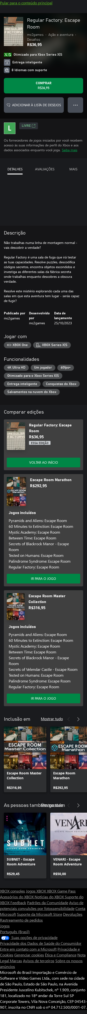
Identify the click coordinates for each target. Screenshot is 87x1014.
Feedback (18, 902)
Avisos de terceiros (38, 960)
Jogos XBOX (36, 890)
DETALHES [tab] (14, 169)
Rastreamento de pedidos (21, 920)
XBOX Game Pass (61, 890)
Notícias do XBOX (50, 896)
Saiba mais (69, 150)
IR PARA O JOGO (43, 578)
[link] (25, 759)
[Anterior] (68, 719)
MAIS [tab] (73, 169)
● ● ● (75, 105)
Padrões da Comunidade (47, 902)
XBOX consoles (12, 890)
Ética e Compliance (60, 954)
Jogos (5, 925)
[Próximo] (78, 719)
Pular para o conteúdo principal (26, 2)
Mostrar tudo (52, 718)
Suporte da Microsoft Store (39, 914)
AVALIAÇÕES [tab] (44, 169)
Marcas (16, 960)
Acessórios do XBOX (17, 896)
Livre (26, 126)
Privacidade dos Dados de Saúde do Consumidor (40, 943)
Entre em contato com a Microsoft (28, 949)
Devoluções (72, 914)
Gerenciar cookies (29, 954)
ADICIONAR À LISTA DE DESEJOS (36, 105)
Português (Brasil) (15, 931)
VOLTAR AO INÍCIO (43, 462)
